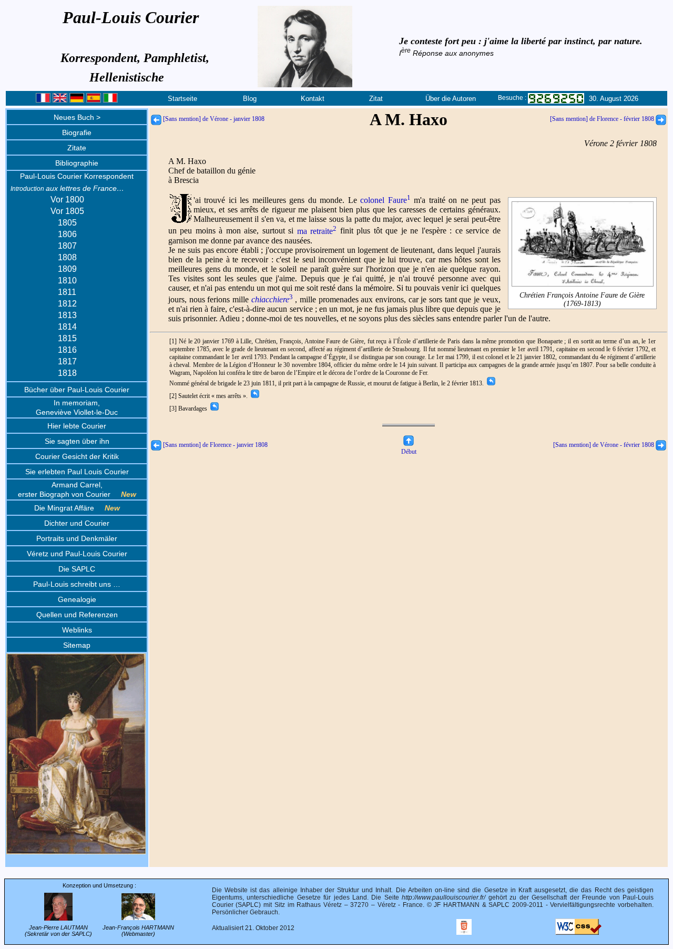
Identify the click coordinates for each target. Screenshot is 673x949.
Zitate (76, 148)
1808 (67, 257)
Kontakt (312, 99)
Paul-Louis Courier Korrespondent (77, 176)
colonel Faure (385, 200)
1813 (67, 315)
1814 (67, 326)
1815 (67, 338)
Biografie (76, 132)
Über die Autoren (450, 99)
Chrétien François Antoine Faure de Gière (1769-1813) (582, 299)
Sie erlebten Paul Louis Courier (77, 471)
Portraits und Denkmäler (76, 538)
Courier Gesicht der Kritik (77, 456)
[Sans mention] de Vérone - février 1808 (604, 444)
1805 (67, 222)
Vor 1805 (67, 211)
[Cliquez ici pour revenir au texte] (490, 383)
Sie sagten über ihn (77, 441)
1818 (67, 373)
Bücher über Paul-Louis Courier (76, 389)
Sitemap (76, 645)
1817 (67, 361)
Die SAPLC (76, 569)
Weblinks (77, 630)
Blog (250, 99)
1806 (67, 234)
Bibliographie (76, 163)
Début (408, 451)
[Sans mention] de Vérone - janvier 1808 (212, 119)
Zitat (376, 99)
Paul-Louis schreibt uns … (76, 584)
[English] (60, 100)
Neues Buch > (77, 117)
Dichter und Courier (76, 523)
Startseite (182, 99)
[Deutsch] (76, 100)
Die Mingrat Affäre (77, 508)
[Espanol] (93, 100)
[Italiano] (110, 100)
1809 (67, 268)
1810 (67, 280)
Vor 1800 (67, 199)
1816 (67, 349)
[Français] (43, 100)
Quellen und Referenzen (77, 614)
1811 (67, 292)
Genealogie (77, 599)
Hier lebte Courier (76, 426)
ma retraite (316, 231)
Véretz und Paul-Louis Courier (77, 553)
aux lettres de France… (67, 188)
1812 (67, 303)
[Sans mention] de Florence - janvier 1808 (214, 444)
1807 (67, 245)
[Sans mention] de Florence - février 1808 (603, 119)
